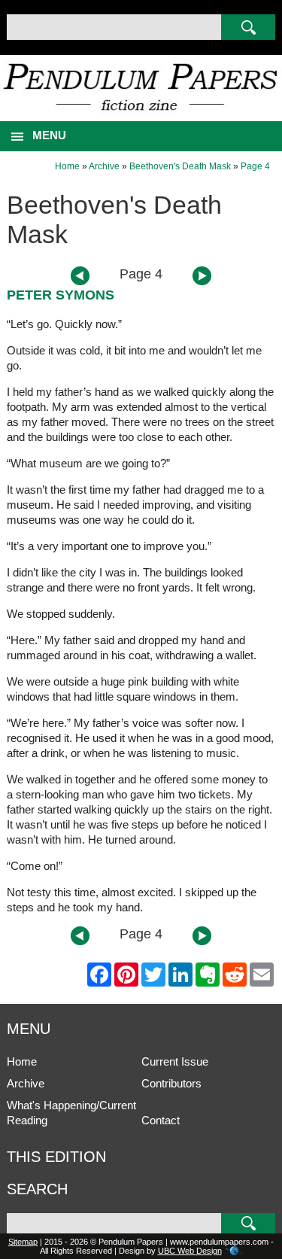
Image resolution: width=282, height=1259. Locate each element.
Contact (160, 1120)
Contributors (171, 1083)
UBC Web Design (190, 1250)
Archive (104, 166)
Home (67, 166)
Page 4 (255, 166)
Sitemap (23, 1241)
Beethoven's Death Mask (180, 166)
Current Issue (174, 1061)
